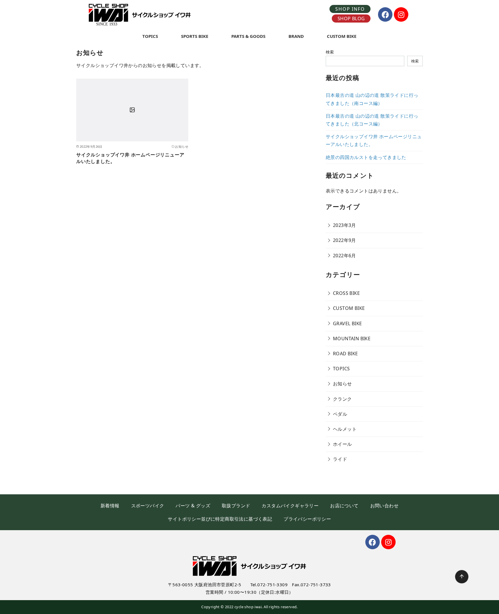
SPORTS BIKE (194, 36)
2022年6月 (344, 255)
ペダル (340, 414)
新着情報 (110, 505)
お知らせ (342, 383)
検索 (330, 52)
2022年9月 (344, 240)
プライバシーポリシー (307, 519)
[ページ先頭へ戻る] (461, 576)
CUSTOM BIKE (341, 36)
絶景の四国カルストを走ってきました (366, 157)
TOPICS (150, 36)
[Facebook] (385, 14)
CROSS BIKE (346, 293)
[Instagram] (401, 14)
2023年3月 (344, 225)
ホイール (342, 444)
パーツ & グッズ (193, 505)
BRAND (296, 36)
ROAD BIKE (345, 353)
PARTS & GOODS (248, 36)
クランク (342, 399)
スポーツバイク (147, 505)
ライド (340, 459)
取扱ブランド (236, 505)
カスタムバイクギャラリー (290, 505)
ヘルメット (345, 429)
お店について (344, 505)
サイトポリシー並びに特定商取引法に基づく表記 (220, 519)
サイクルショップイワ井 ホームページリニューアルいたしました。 (130, 157)
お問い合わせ (384, 505)
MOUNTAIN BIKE (351, 338)
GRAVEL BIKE (347, 323)
